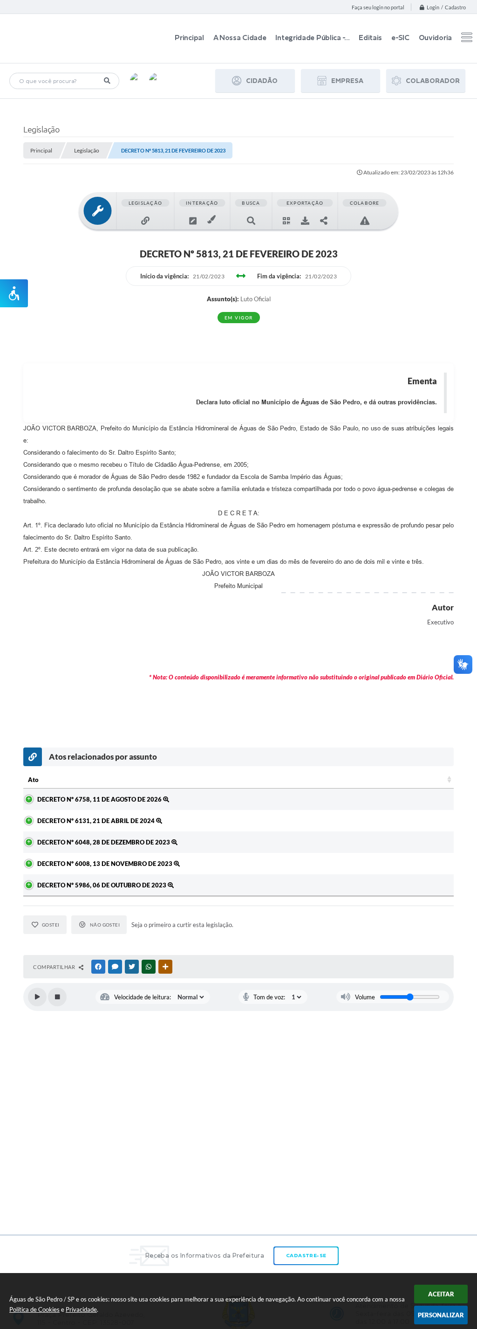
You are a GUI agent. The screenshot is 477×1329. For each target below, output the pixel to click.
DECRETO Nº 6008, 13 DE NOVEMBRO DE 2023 (105, 863)
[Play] (37, 997)
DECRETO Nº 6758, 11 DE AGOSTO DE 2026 (100, 799)
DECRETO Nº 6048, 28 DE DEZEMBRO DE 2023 (104, 842)
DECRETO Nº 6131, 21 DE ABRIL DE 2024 (96, 820)
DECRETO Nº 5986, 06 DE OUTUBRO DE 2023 (102, 885)
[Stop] (57, 997)
